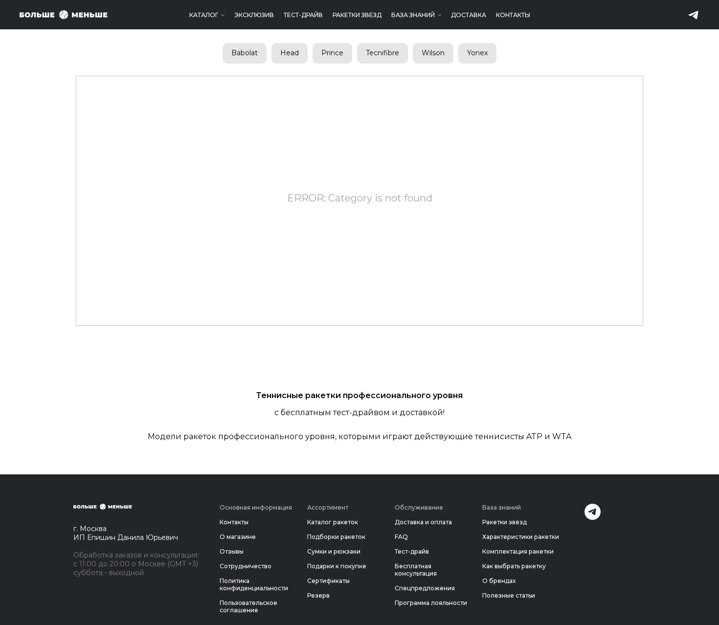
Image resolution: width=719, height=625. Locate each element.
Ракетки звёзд (504, 522)
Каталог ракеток (332, 522)
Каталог (203, 15)
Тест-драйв (303, 15)
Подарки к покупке (336, 566)
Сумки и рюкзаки (333, 551)
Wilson (433, 52)
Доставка (468, 15)
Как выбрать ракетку (514, 566)
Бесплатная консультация (416, 569)
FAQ (401, 536)
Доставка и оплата (423, 522)
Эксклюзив (254, 15)
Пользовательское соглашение (248, 606)
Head (289, 52)
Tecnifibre (382, 52)
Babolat (244, 52)
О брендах (499, 580)
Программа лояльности (431, 602)
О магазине (238, 536)
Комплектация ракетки (518, 551)
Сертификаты (328, 580)
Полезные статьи (508, 595)
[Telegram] (592, 517)
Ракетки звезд (357, 15)
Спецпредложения (425, 588)
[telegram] (693, 15)
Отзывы (232, 551)
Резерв (318, 595)
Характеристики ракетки (520, 536)
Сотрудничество (245, 566)
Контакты (513, 15)
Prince (332, 52)
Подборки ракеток (336, 536)
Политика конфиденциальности (254, 584)
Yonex (477, 52)
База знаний (413, 15)
